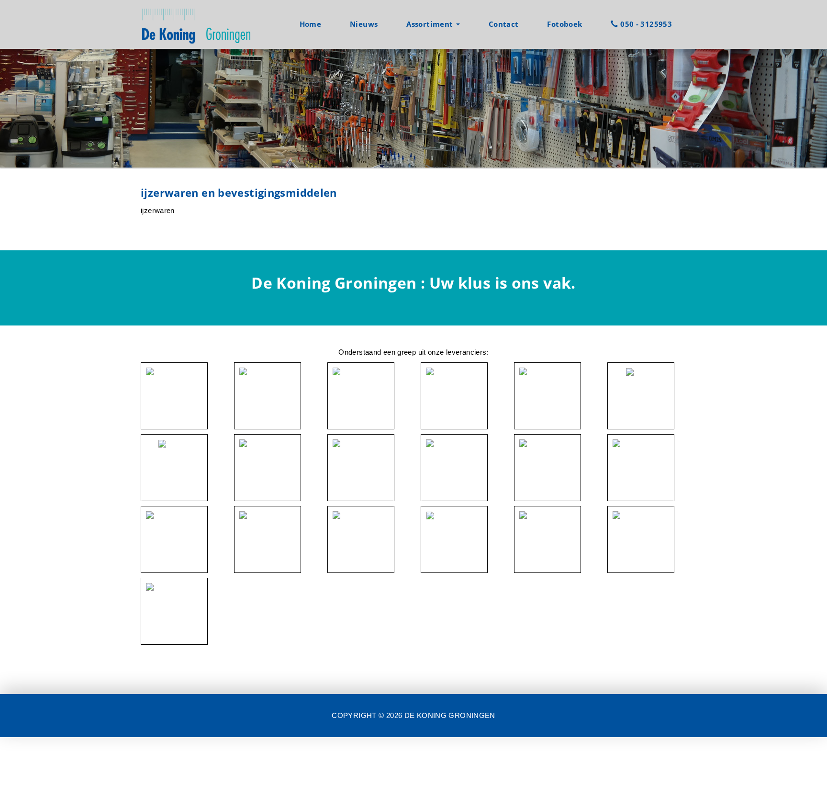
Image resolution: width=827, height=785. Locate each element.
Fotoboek (564, 24)
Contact (504, 24)
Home (311, 24)
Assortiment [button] (430, 24)
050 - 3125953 (645, 24)
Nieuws (364, 24)
